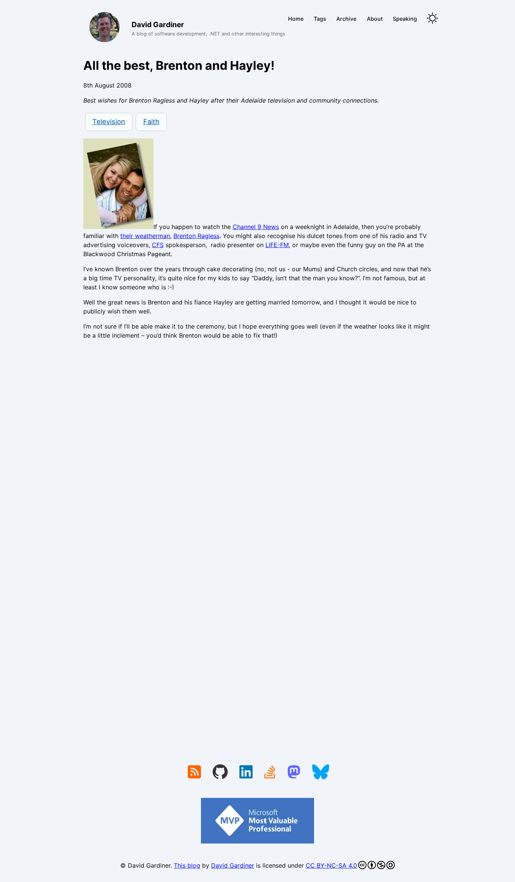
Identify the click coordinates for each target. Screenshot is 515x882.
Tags (320, 18)
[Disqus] (257, 449)
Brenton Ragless (196, 236)
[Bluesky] (320, 772)
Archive (346, 18)
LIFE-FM (277, 245)
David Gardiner (232, 865)
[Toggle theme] (432, 18)
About (375, 18)
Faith (151, 121)
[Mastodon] (293, 772)
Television (108, 121)
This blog (187, 865)
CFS (158, 245)
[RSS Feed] (194, 772)
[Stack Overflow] (270, 772)
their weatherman (145, 236)
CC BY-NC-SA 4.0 (331, 865)
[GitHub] (220, 772)
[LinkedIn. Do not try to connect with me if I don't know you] (246, 772)
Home (295, 18)
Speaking (405, 18)
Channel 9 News (256, 226)
